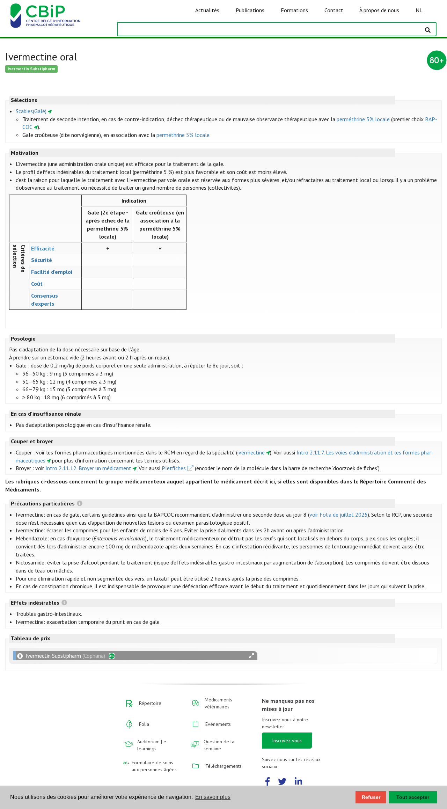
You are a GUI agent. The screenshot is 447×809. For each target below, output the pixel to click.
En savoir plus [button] (212, 797)
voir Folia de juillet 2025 (338, 514)
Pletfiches (174, 468)
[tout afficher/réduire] (251, 656)
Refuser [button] (371, 797)
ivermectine (251, 452)
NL (419, 10)
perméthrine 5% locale (363, 119)
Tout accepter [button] (412, 797)
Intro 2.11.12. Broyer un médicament (88, 468)
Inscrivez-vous (287, 740)
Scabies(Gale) (31, 111)
